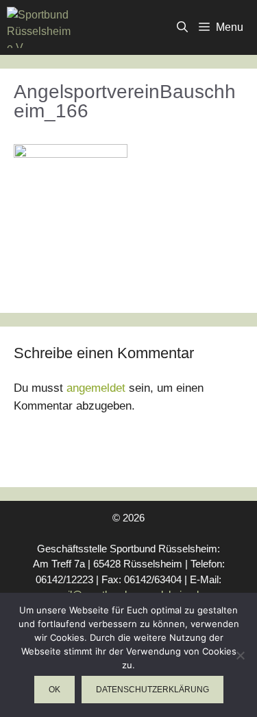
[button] (182, 27)
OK (54, 689)
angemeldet (95, 388)
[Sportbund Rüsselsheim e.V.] (39, 27)
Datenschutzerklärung (152, 689)
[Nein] (240, 655)
